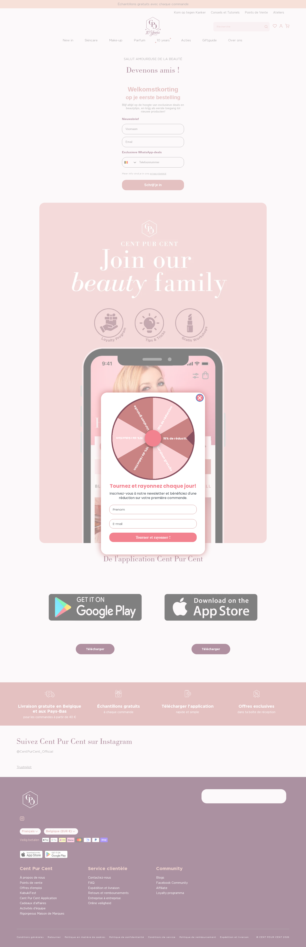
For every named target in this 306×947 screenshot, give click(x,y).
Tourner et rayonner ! (153, 537)
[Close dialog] (199, 397)
